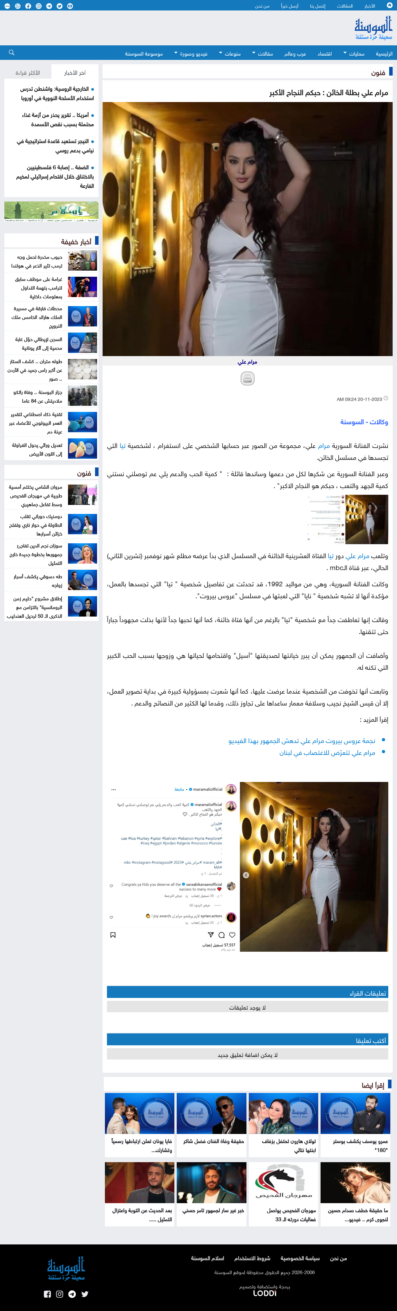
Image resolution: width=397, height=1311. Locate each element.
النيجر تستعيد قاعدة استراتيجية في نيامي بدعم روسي (55, 144)
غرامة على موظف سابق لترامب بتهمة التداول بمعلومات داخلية (38, 287)
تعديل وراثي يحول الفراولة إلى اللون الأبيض (37, 448)
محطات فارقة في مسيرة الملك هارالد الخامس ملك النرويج (37, 316)
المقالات (345, 5)
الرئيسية (384, 52)
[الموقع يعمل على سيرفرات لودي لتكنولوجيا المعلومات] (265, 1292)
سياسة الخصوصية (300, 1257)
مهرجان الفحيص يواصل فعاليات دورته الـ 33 (291, 1214)
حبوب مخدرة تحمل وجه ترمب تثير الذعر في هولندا (36, 260)
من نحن (262, 5)
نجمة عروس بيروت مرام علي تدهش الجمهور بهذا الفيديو (301, 739)
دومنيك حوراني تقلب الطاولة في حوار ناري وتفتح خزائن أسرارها (35, 524)
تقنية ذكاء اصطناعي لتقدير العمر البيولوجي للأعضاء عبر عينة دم (35, 422)
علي (351, 554)
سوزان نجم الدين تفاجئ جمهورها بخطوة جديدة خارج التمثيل (36, 553)
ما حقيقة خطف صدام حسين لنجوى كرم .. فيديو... (358, 1214)
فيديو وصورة (194, 52)
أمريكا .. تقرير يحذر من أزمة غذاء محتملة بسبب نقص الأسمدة (58, 118)
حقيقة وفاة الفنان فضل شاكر (213, 1140)
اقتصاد (325, 52)
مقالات (265, 52)
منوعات (233, 52)
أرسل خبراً (289, 5)
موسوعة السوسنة (144, 52)
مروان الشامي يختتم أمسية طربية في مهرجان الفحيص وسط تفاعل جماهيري (35, 495)
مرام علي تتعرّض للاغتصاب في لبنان (327, 751)
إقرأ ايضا (373, 1084)
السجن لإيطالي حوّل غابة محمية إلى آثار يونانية (38, 342)
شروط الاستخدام (252, 1257)
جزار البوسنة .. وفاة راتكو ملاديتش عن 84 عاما (37, 395)
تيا (123, 444)
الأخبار (369, 5)
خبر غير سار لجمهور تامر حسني (213, 1209)
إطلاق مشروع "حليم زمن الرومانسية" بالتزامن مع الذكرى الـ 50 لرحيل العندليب (34, 606)
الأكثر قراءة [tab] (28, 71)
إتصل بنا (318, 5)
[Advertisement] (166, 28)
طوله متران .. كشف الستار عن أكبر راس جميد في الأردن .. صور (35, 369)
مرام (324, 444)
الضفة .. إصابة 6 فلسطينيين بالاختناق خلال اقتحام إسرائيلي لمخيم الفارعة (55, 176)
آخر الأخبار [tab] (74, 71)
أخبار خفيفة (76, 240)
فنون (378, 71)
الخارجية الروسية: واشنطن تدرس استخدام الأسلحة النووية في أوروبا (57, 92)
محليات (356, 52)
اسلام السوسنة (207, 1257)
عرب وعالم (295, 52)
